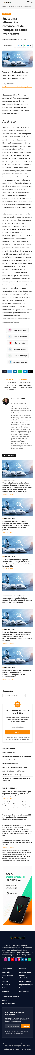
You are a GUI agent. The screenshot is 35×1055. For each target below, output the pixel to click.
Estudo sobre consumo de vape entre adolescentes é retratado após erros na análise (17, 842)
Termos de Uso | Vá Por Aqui (12, 775)
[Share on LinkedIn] (21, 46)
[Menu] (28, 2)
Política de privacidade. (22, 739)
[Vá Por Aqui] (7, 2)
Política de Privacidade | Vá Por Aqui (14, 767)
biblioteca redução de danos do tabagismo (16, 756)
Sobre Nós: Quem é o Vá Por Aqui (13, 771)
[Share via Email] (31, 46)
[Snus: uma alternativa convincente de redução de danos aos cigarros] (17, 59)
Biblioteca (6, 14)
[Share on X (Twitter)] (18, 46)
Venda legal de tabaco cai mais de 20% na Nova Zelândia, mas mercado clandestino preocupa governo (16, 817)
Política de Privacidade (16, 1033)
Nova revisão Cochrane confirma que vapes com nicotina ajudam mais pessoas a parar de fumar (16, 793)
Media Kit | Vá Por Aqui (10, 763)
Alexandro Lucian (10, 39)
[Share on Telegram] (28, 46)
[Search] (32, 2)
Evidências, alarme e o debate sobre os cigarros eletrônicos (25, 385)
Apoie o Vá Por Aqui (9, 752)
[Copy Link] (15, 46)
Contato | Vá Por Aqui (9, 760)
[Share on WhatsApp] (24, 46)
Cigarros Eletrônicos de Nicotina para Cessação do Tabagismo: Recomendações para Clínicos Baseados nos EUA (16, 673)
